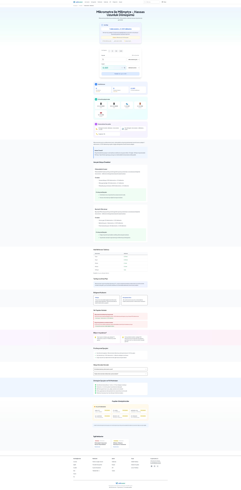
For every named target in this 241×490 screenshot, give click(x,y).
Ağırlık (74, 464)
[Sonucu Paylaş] (122, 68)
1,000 (121, 51)
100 (116, 51)
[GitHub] (154, 466)
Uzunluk (80, 5)
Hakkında (106, 2)
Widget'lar (115, 2)
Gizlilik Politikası (134, 461)
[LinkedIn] (151, 466)
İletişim (113, 464)
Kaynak (103, 55)
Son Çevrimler (136, 55)
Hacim (74, 473)
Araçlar (120, 2)
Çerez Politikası (134, 467)
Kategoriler (93, 2)
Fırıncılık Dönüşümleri (97, 464)
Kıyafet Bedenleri (97, 467)
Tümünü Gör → (96, 470)
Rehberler (100, 2)
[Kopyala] (124, 68)
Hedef (103, 64)
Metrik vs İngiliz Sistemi (98, 461)
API (110, 2)
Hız (74, 476)
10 (112, 51)
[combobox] (151, 2)
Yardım (113, 470)
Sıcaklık (75, 467)
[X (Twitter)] (157, 466)
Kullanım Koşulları (135, 464)
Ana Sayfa (87, 2)
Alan (74, 470)
